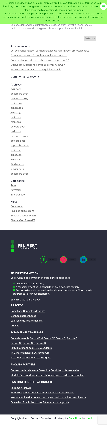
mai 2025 (16, 117)
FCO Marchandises (21, 352)
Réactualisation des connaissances (30, 397)
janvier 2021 (17, 169)
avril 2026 (16, 89)
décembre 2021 (19, 136)
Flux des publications (22, 210)
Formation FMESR (21, 387)
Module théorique (45, 375)
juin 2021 (15, 159)
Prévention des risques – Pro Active (30, 370)
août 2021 (16, 150)
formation (16, 190)
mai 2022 (16, 131)
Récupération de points (56, 402)
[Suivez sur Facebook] (43, 259)
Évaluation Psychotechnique (26, 402)
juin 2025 (16, 112)
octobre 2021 (18, 140)
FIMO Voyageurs (42, 348)
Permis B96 (36, 338)
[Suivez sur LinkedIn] (83, 259)
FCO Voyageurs (40, 352)
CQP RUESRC (66, 392)
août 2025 (16, 103)
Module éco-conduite (23, 375)
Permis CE (16, 343)
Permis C (72, 338)
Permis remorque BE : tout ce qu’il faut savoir (36, 69)
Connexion (17, 206)
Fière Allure (75, 418)
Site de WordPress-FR (23, 220)
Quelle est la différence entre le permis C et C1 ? (38, 64)
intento (89, 418)
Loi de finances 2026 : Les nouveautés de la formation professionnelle (50, 50)
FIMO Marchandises (22, 348)
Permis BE (49, 338)
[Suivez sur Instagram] (63, 259)
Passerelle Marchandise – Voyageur (30, 357)
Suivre (52, 260)
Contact (15, 325)
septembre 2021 (20, 145)
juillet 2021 (16, 155)
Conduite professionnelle (65, 370)
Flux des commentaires (24, 215)
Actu (13, 185)
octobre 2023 (18, 126)
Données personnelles (23, 315)
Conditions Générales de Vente (28, 311)
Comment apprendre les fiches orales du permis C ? (40, 60)
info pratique (18, 194)
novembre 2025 (19, 98)
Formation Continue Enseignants (68, 397)
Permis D (41, 343)
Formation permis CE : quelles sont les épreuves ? (39, 55)
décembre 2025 (19, 93)
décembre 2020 (19, 173)
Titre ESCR (16, 392)
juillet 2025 (17, 107)
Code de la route (20, 338)
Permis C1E (29, 343)
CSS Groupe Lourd (33, 392)
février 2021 (17, 164)
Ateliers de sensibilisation (70, 375)
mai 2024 (16, 122)
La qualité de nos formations (27, 320)
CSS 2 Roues (51, 392)
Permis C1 (60, 338)
